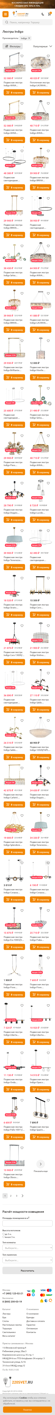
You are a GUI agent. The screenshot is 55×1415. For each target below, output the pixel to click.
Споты (5, 1321)
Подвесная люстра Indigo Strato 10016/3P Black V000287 (13, 606)
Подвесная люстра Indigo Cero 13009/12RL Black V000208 (39, 606)
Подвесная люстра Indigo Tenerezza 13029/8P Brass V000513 (13, 559)
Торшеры (7, 1328)
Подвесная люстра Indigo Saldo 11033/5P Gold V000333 (13, 748)
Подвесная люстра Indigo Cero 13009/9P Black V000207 (14, 654)
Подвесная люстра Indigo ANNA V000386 (39, 274)
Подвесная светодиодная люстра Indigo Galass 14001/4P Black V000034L (14, 179)
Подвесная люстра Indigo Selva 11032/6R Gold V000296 (39, 416)
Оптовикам (32, 1328)
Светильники (9, 1332)
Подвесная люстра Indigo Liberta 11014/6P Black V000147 (39, 1033)
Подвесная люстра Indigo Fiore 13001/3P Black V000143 (39, 986)
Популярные (40, 46)
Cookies (23, 1397)
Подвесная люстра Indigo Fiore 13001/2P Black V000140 (13, 986)
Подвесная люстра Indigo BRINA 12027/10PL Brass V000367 (13, 226)
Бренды (30, 1317)
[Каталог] (5, 14)
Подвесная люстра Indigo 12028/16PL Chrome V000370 (39, 748)
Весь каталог (8, 1335)
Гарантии (30, 1324)
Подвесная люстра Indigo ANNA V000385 (39, 131)
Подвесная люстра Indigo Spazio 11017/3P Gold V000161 (39, 1128)
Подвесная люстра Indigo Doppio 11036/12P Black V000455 (39, 796)
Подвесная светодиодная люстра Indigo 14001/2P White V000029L (12, 416)
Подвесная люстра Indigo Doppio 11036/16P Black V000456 (13, 511)
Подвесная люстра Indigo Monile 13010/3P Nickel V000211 (39, 369)
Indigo (24, 38)
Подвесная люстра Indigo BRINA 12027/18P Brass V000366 (39, 179)
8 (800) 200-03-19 (12, 1301)
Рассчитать (27, 1270)
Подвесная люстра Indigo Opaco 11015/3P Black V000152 (39, 1081)
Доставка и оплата (35, 1321)
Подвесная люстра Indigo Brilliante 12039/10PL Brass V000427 (13, 369)
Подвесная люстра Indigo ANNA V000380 (39, 464)
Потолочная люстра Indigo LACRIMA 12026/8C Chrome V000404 (40, 84)
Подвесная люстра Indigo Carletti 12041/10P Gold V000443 (13, 796)
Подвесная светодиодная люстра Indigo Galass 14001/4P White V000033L (40, 559)
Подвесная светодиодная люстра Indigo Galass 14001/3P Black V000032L (40, 226)
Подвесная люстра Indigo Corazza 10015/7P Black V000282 (39, 891)
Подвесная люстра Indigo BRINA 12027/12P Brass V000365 (13, 321)
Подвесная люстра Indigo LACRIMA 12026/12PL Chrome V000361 (40, 321)
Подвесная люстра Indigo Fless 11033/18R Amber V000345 (13, 464)
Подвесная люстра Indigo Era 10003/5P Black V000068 (13, 938)
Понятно (27, 1409)
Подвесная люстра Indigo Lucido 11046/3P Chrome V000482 (39, 511)
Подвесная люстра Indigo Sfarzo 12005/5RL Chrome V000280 (13, 1176)
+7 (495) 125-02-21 (12, 1293)
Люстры (6, 1313)
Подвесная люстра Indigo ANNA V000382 (13, 131)
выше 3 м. (10, 1237)
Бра (4, 1317)
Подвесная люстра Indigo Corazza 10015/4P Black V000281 (13, 891)
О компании (32, 1313)
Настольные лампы (12, 1324)
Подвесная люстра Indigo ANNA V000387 (13, 84)
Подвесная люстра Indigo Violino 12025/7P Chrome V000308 (39, 654)
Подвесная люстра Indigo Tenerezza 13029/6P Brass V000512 (39, 843)
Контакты (31, 1332)
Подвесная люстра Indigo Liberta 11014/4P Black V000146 (13, 1033)
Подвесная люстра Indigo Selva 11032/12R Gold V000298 (13, 274)
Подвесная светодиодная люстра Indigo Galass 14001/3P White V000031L (14, 701)
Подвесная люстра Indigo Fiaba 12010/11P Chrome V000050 (39, 938)
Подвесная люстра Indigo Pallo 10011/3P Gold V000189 (14, 1128)
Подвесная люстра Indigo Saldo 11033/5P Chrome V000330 (39, 701)
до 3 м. (8, 1234)
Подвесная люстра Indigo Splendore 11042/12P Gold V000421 (13, 843)
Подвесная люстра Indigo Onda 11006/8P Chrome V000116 (13, 1081)
